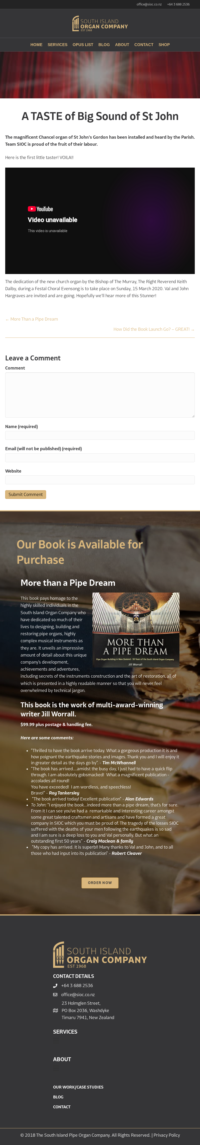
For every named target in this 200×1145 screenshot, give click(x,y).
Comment (15, 368)
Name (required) (21, 426)
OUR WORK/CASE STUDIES (78, 1087)
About (122, 44)
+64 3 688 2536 (178, 4)
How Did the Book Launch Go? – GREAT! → (154, 329)
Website (13, 471)
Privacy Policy (167, 1135)
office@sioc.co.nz (149, 4)
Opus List (83, 44)
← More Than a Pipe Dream (31, 319)
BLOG (58, 1097)
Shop (164, 44)
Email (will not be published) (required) (43, 448)
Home (36, 44)
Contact (143, 44)
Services (57, 44)
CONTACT (62, 1106)
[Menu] (56, 1040)
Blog (104, 44)
